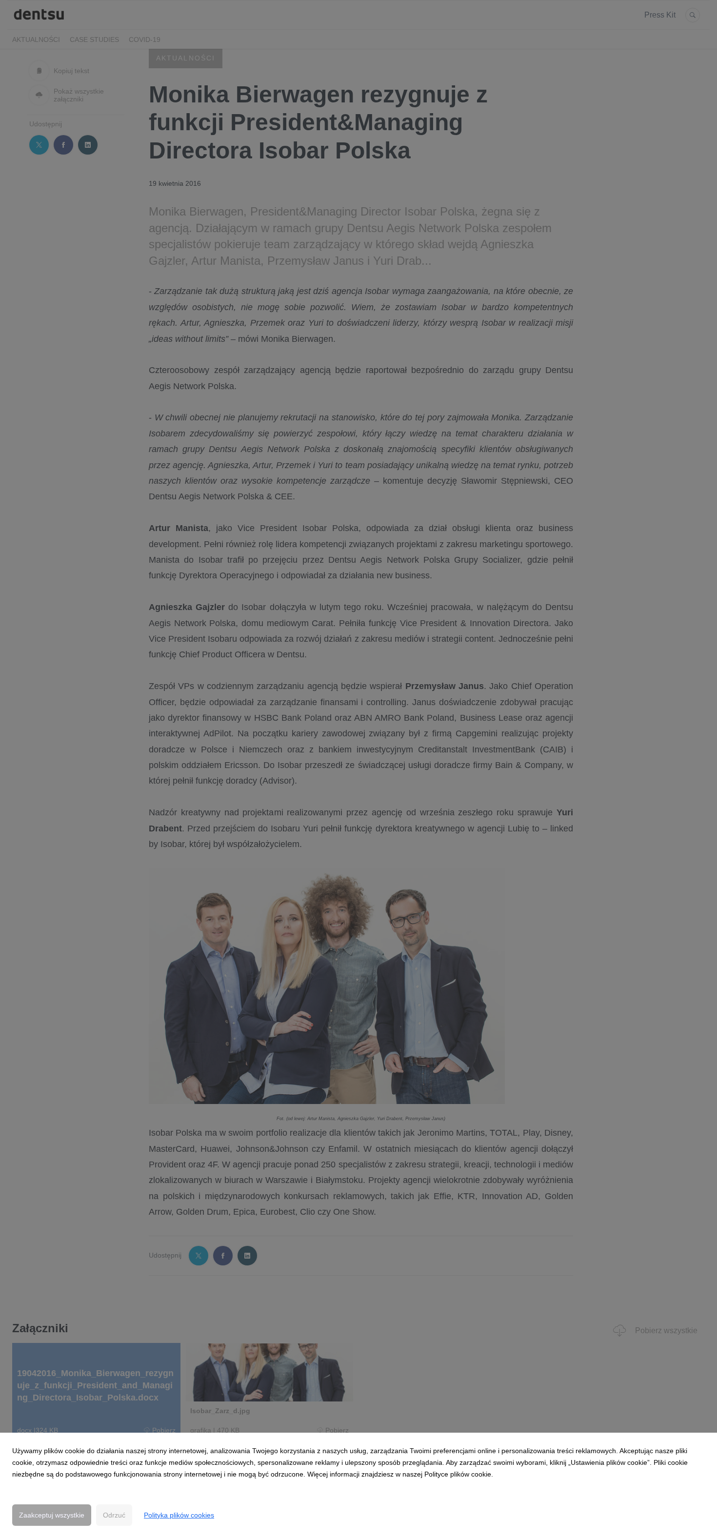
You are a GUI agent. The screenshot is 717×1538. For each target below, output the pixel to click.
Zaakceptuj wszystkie (51, 1515)
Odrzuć (114, 1515)
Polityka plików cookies (179, 1515)
